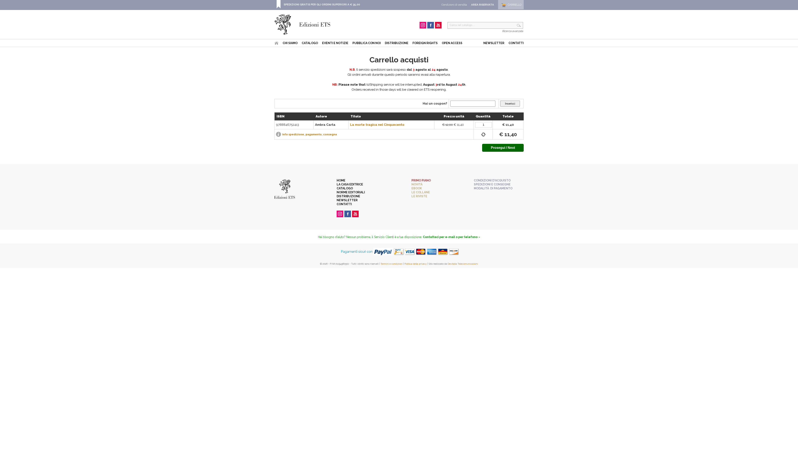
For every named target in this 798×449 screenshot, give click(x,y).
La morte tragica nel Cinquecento (377, 125)
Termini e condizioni (392, 264)
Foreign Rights (425, 43)
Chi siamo (290, 43)
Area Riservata (482, 4)
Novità (416, 184)
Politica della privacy (415, 264)
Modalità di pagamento (493, 188)
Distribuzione (396, 43)
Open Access (452, 43)
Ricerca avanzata (512, 31)
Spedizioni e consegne (492, 184)
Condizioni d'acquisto (492, 180)
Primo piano (421, 180)
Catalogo (310, 43)
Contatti (516, 43)
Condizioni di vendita (454, 4)
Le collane (420, 192)
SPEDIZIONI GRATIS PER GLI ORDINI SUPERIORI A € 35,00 (322, 4)
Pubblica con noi (366, 43)
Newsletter (493, 43)
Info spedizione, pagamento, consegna (309, 134)
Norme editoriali (351, 192)
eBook (416, 188)
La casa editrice (350, 184)
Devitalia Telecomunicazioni (463, 264)
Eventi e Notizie (335, 43)
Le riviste (419, 196)
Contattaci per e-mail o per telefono (450, 237)
